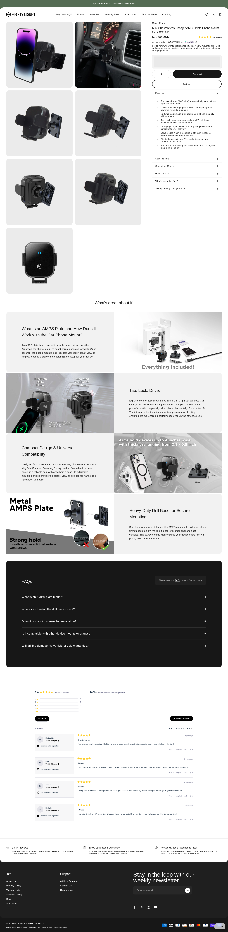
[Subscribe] (187, 890)
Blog (8, 899)
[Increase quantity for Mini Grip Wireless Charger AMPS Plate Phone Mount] (168, 74)
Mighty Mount (158, 23)
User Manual (66, 890)
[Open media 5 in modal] (39, 192)
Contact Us (66, 885)
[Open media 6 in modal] (108, 192)
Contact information (60, 927)
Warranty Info (13, 890)
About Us (11, 881)
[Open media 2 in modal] (108, 55)
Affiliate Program (69, 881)
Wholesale (11, 903)
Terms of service (34, 927)
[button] (210, 37)
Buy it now (187, 84)
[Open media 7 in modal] (39, 261)
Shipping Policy (14, 894)
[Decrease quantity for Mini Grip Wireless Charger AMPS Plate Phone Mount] (155, 74)
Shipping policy (47, 927)
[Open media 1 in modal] (39, 55)
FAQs (177, 580)
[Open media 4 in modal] (108, 123)
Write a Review (184, 719)
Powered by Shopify (35, 923)
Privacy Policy (13, 885)
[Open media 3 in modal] (39, 123)
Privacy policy (22, 927)
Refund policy (11, 927)
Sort (170, 728)
